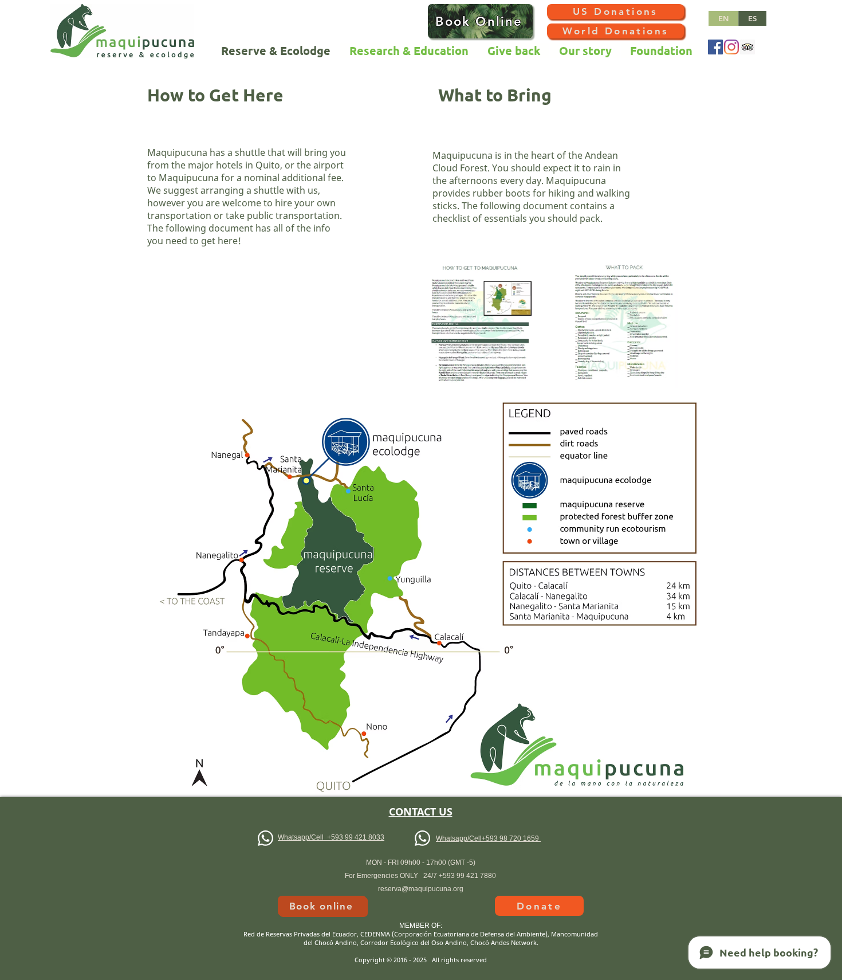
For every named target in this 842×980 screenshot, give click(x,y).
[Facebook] (715, 47)
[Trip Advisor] (747, 47)
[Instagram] (731, 47)
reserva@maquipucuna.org (420, 889)
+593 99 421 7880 (467, 876)
